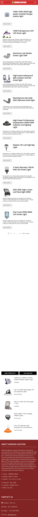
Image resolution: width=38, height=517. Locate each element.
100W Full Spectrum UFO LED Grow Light (23, 32)
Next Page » (26, 233)
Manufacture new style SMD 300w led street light (24, 99)
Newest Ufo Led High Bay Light (24, 146)
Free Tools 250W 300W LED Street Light (22, 213)
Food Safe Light (18, 394)
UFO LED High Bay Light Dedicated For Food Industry (23, 426)
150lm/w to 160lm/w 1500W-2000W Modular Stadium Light (23, 378)
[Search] (35, 2)
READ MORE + (7, 24)
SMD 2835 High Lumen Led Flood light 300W (22, 190)
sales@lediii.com (11, 514)
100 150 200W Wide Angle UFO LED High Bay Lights (24, 390)
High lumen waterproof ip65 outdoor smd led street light (23, 77)
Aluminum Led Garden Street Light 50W (22, 54)
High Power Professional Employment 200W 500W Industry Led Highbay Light (23, 123)
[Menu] (2, 2)
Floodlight (16, 382)
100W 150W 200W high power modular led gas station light (22, 13)
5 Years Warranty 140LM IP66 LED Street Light (23, 168)
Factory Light (17, 418)
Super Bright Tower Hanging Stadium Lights (23, 414)
